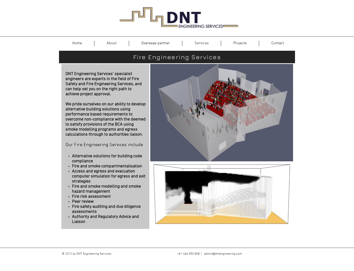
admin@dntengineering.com (223, 254)
